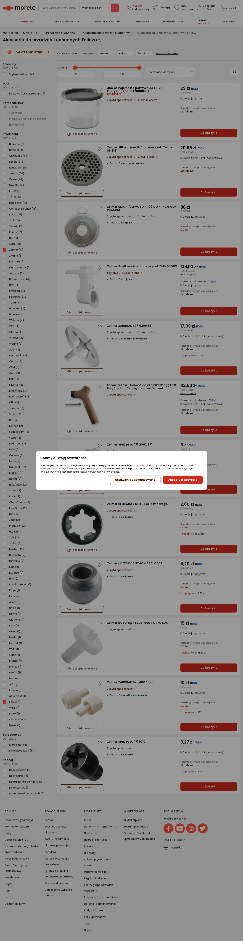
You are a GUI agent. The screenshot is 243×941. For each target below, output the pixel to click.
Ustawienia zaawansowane (135, 480)
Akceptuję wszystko (182, 480)
